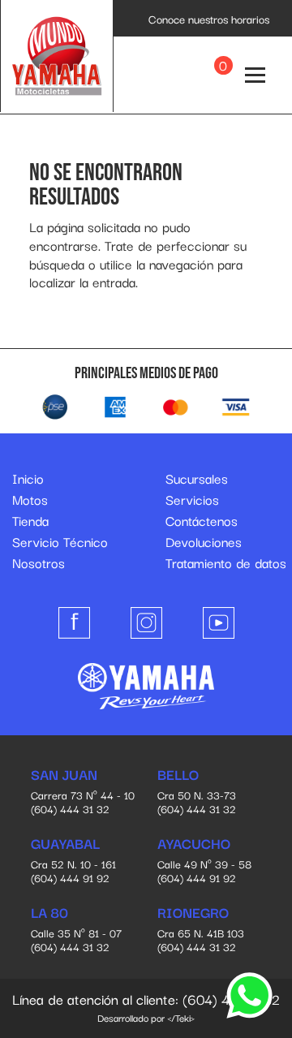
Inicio (28, 478)
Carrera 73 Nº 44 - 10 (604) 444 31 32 (83, 792)
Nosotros (38, 562)
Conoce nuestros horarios (208, 19)
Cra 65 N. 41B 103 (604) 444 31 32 (200, 930)
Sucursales (196, 478)
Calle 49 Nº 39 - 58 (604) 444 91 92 (204, 861)
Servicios (192, 499)
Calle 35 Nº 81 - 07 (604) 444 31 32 (76, 930)
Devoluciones (203, 541)
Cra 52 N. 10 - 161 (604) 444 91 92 (73, 861)
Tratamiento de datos (225, 562)
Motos (30, 499)
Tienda (30, 520)
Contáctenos (201, 520)
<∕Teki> (181, 1017)
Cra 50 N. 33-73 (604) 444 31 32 (196, 792)
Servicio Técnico (60, 541)
